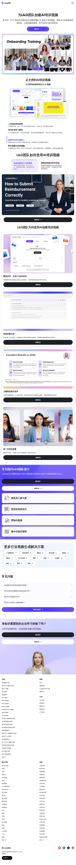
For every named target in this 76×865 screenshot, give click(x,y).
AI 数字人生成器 (6, 736)
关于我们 (42, 700)
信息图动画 (42, 780)
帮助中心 (42, 691)
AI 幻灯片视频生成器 (8, 685)
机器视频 (42, 831)
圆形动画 (42, 804)
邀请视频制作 (6, 730)
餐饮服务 (4, 801)
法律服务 (4, 804)
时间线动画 (42, 792)
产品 (3, 834)
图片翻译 (4, 691)
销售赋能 (4, 783)
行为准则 (42, 712)
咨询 (3, 816)
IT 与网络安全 (6, 786)
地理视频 (42, 825)
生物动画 (42, 765)
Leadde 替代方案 (44, 688)
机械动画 (42, 774)
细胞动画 (42, 777)
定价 (40, 682)
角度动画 (42, 807)
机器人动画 (42, 819)
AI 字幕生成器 (6, 751)
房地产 (4, 795)
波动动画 (42, 783)
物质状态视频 (43, 837)
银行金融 (4, 798)
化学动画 (42, 795)
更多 (3, 757)
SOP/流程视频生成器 (8, 745)
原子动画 (42, 801)
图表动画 (42, 789)
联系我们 (42, 703)
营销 (3, 768)
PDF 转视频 (5, 700)
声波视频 (42, 798)
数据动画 (42, 810)
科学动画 (42, 834)
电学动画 (42, 828)
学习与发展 (5, 765)
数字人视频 (5, 688)
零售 (3, 810)
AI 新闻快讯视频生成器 (8, 727)
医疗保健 (4, 792)
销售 (3, 825)
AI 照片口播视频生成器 (8, 718)
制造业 (4, 774)
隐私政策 (42, 709)
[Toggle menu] (72, 2)
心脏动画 (42, 822)
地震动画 (42, 813)
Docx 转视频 (5, 706)
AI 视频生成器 (6, 682)
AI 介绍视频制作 (6, 754)
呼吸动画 (42, 816)
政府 (3, 813)
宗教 (3, 771)
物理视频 (42, 771)
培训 (3, 819)
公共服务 (4, 831)
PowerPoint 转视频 (8, 709)
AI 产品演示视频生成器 (8, 742)
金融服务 (4, 807)
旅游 (3, 828)
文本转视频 (5, 715)
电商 (3, 837)
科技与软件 (5, 789)
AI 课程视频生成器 (7, 721)
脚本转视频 (5, 712)
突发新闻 (4, 777)
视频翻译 (4, 694)
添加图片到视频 (6, 748)
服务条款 (42, 706)
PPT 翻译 (4, 697)
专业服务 (4, 822)
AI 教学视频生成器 (7, 724)
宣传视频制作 (6, 739)
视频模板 (42, 685)
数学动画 (42, 768)
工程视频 (42, 786)
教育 (3, 780)
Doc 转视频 (5, 703)
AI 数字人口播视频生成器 (9, 733)
